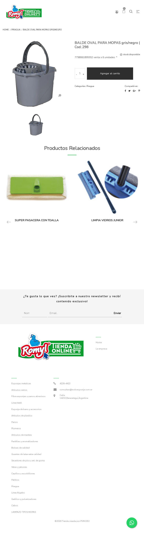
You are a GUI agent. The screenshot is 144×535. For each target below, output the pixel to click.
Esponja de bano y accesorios (26, 409)
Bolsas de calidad (20, 447)
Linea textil (16, 402)
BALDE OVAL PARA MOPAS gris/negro (42, 30)
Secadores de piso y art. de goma (28, 460)
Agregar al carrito (110, 73)
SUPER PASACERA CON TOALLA (37, 220)
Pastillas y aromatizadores (24, 441)
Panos (14, 422)
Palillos (15, 479)
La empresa (101, 348)
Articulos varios (19, 390)
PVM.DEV (85, 521)
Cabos (14, 505)
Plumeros (16, 428)
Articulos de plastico (21, 415)
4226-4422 (65, 383)
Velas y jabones (19, 467)
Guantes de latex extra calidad (26, 454)
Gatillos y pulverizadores (23, 499)
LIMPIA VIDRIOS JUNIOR (107, 220)
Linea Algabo (18, 492)
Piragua (15, 30)
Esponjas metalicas (21, 383)
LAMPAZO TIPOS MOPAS (23, 512)
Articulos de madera (21, 435)
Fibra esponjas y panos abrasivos (28, 396)
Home (6, 30)
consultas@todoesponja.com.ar (76, 389)
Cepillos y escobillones (23, 473)
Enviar (117, 313)
